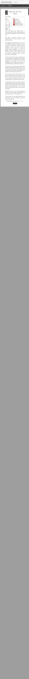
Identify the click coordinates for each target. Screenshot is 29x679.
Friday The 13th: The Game (15, 13)
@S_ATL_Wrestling (7, 21)
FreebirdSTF (21, 101)
